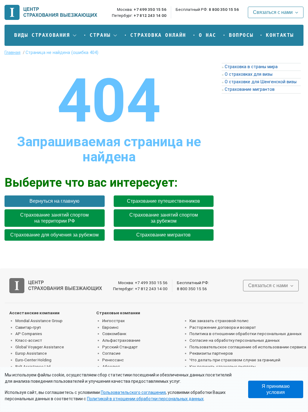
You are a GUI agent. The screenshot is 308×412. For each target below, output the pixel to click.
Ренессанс (113, 359)
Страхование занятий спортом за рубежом (163, 217)
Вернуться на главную (54, 201)
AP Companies (28, 333)
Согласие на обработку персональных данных (234, 340)
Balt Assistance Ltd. (33, 366)
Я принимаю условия (276, 389)
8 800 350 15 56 (224, 9)
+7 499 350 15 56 (150, 9)
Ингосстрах (113, 320)
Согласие (111, 353)
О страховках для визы (249, 74)
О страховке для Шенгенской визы (261, 81)
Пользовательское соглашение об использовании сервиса (247, 346)
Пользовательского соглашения (133, 392)
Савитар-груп (28, 327)
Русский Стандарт (120, 346)
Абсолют (111, 366)
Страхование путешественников (163, 201)
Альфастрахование (121, 340)
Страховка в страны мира (251, 66)
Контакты (280, 35)
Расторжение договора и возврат (222, 327)
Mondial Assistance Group (39, 320)
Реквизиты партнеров (211, 353)
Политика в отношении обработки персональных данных (245, 333)
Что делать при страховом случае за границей (234, 359)
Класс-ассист (28, 340)
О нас (207, 35)
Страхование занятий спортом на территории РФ (54, 217)
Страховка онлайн (158, 35)
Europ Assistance (31, 353)
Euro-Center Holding (33, 359)
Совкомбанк (114, 333)
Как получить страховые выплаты (222, 366)
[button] (45, 35)
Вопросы (241, 35)
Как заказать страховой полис (219, 320)
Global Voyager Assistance (39, 346)
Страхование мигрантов (163, 234)
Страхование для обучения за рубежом (54, 234)
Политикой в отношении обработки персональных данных (145, 398)
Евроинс (110, 327)
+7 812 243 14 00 (150, 15)
